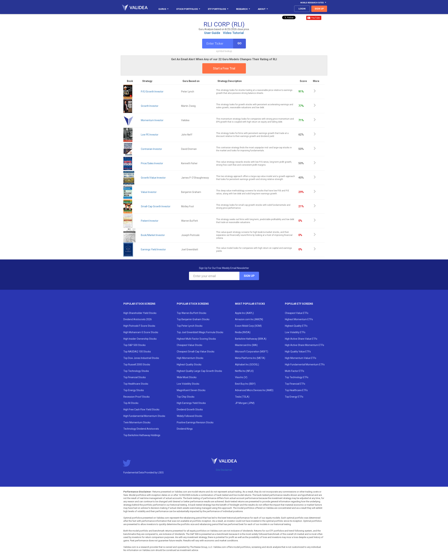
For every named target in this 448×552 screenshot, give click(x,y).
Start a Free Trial (224, 68)
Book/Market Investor (153, 235)
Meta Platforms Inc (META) (250, 358)
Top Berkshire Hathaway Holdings (141, 435)
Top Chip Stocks (185, 396)
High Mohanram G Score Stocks (140, 332)
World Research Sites (312, 3)
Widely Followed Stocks (189, 416)
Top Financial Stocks (134, 377)
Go (239, 43)
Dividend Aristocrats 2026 (137, 319)
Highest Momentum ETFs (299, 319)
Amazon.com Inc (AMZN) (249, 319)
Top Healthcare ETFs (296, 390)
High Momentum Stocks (190, 358)
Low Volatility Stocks (188, 383)
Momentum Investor (152, 120)
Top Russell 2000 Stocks (136, 364)
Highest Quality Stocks (189, 364)
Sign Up (249, 275)
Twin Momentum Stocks (136, 422)
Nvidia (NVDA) (242, 332)
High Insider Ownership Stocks (140, 338)
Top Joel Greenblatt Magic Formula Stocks (200, 332)
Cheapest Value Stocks (189, 345)
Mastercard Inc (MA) (246, 345)
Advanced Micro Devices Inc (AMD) (254, 390)
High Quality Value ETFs (298, 351)
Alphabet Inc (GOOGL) (247, 364)
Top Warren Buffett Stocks (191, 313)
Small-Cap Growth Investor (155, 206)
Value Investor (149, 192)
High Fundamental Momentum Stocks (144, 416)
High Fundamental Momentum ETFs (305, 364)
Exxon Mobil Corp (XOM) (248, 325)
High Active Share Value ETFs (301, 338)
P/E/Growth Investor (152, 91)
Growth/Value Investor (153, 177)
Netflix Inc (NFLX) (244, 371)
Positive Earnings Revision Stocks (195, 422)
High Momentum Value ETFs (300, 358)
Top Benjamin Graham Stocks (193, 319)
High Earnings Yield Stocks (191, 403)
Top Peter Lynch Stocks (189, 325)
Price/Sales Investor (152, 163)
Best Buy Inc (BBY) (245, 383)
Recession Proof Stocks (136, 396)
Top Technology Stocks (136, 371)
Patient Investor (149, 220)
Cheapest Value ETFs (296, 313)
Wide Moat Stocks (187, 377)
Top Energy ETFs (294, 396)
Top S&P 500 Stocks (134, 345)
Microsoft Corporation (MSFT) (251, 351)
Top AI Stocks (130, 403)
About (261, 9)
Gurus (162, 9)
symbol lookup (224, 51)
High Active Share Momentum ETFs (304, 345)
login (302, 8)
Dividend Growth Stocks (190, 409)
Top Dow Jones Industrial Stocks (141, 358)
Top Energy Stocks (133, 390)
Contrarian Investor (151, 149)
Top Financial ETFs (295, 383)
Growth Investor (149, 106)
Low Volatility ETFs (295, 332)
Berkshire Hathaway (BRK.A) (250, 338)
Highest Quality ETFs (296, 325)
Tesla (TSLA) (242, 396)
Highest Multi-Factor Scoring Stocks (196, 338)
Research (242, 9)
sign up (319, 8)
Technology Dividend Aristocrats (141, 428)
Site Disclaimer (224, 469)
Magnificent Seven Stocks (191, 390)
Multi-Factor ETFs (294, 371)
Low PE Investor (149, 134)
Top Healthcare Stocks (135, 383)
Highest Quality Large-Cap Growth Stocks (199, 371)
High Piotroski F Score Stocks (139, 325)
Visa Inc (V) (241, 377)
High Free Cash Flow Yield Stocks (141, 409)
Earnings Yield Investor (153, 249)
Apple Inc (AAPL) (244, 313)
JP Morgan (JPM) (244, 403)
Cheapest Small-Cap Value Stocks (195, 351)
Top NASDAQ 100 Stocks (137, 351)
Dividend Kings (185, 428)
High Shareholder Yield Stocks (139, 313)
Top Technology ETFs (296, 377)
